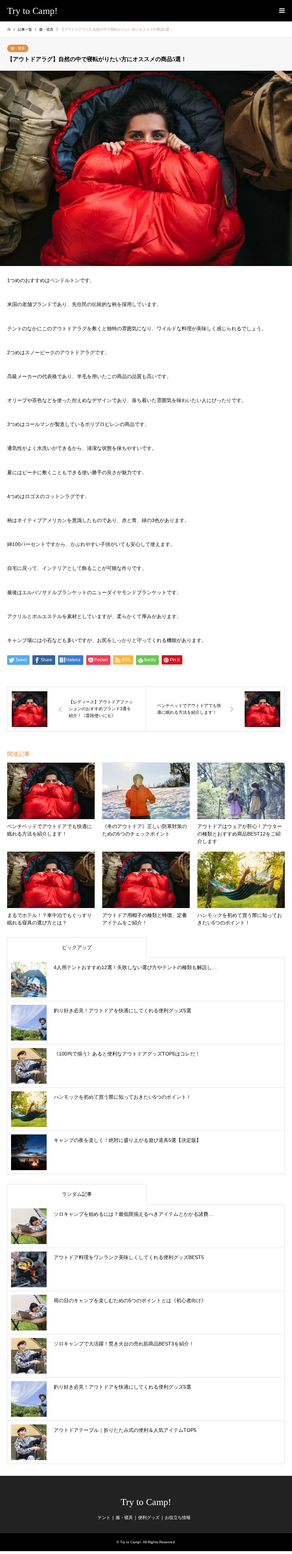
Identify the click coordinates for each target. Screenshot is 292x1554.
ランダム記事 (77, 1194)
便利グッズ (149, 1517)
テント (104, 1517)
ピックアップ (77, 947)
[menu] (281, 10)
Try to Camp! (146, 1502)
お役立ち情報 (178, 1517)
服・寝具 (18, 48)
